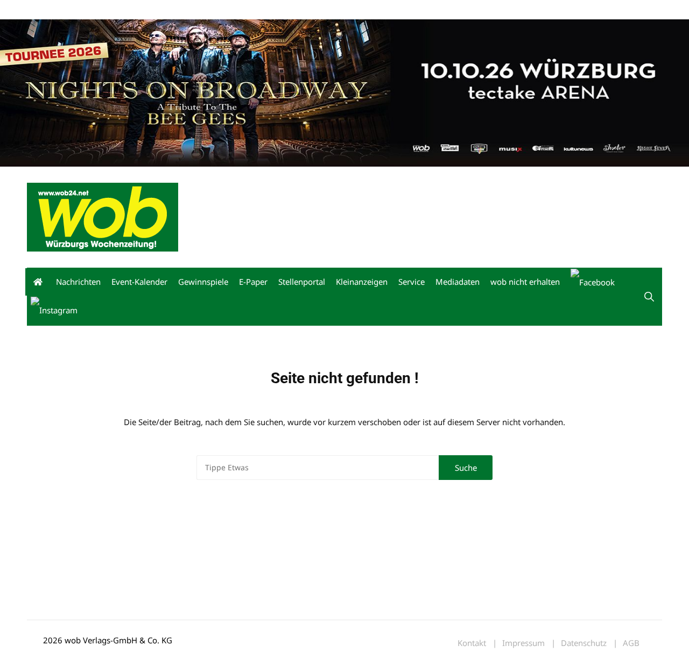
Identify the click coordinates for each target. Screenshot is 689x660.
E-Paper (253, 281)
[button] (649, 296)
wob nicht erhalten (101, 9)
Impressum (186, 9)
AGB (631, 643)
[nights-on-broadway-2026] (344, 92)
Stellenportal (301, 281)
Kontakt (150, 9)
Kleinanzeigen (362, 281)
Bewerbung (228, 9)
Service (411, 281)
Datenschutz (584, 643)
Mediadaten (46, 9)
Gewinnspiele (203, 281)
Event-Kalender (139, 281)
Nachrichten (78, 281)
